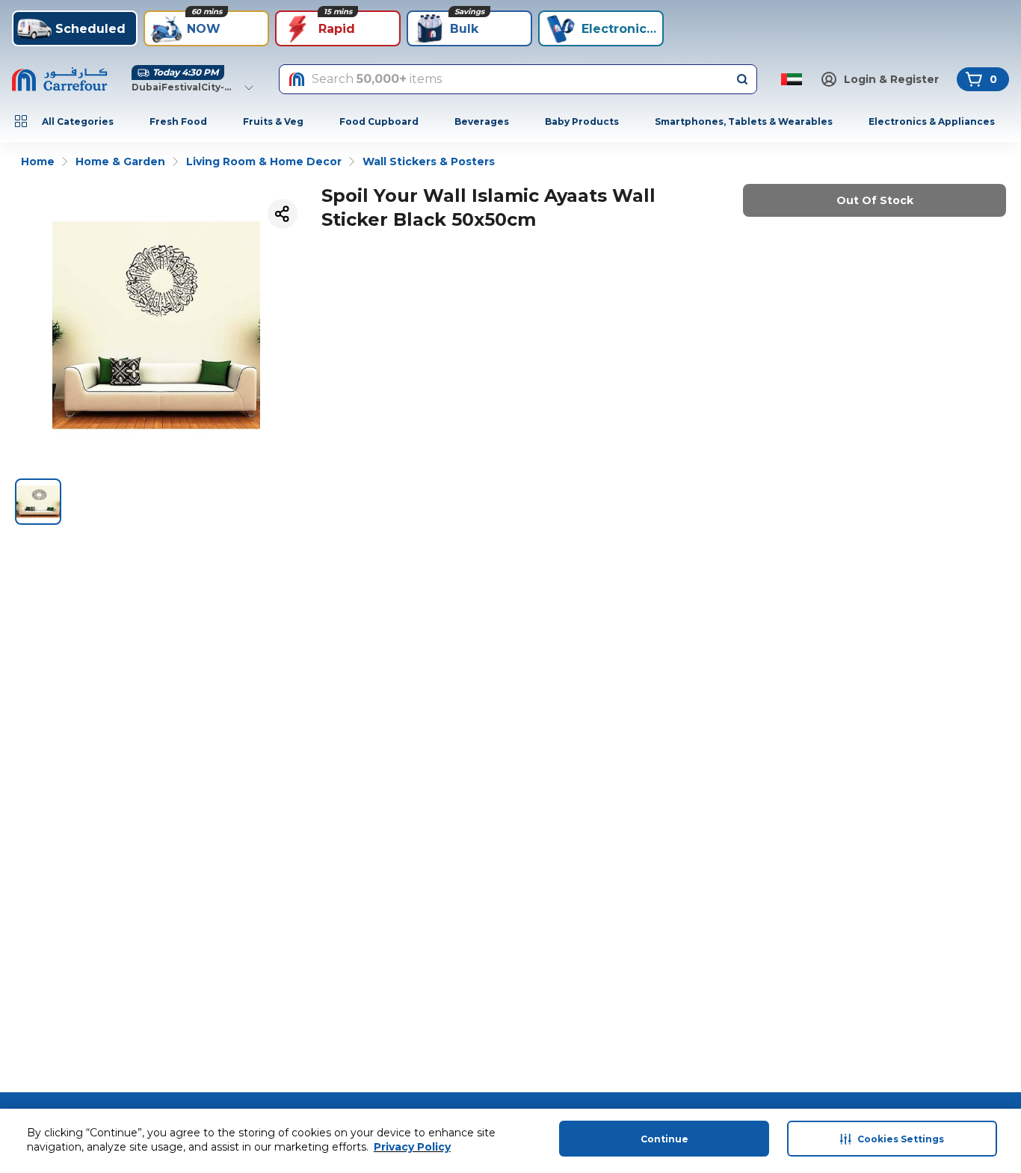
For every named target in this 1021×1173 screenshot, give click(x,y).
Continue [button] (664, 1139)
